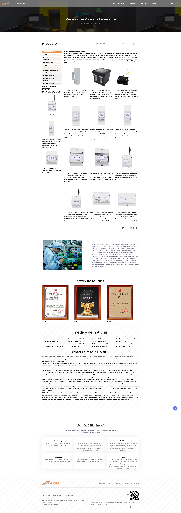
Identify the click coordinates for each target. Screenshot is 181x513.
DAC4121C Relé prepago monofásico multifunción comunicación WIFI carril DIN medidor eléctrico (51, 116)
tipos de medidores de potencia (60, 370)
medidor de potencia (49, 356)
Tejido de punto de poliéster (48, 79)
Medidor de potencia (49, 51)
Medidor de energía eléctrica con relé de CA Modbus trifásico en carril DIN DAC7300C (101, 214)
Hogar (112, 3)
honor (126, 483)
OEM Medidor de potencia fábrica (51, 504)
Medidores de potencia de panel (50, 66)
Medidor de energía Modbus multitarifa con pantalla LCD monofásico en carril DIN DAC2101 (101, 132)
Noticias (144, 3)
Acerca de (122, 3)
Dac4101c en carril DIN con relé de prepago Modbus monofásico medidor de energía (101, 173)
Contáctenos (135, 483)
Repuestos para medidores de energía (51, 58)
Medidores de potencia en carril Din (50, 71)
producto (111, 483)
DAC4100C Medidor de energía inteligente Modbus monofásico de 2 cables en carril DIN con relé (76, 173)
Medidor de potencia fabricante (126, 244)
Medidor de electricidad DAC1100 (76, 90)
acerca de (102, 483)
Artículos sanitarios (48, 75)
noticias (118, 483)
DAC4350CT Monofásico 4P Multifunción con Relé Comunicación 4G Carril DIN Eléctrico (51, 170)
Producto (133, 3)
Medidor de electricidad (50, 54)
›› (137, 227)
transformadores (48, 62)
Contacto (154, 3)
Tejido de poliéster (48, 83)
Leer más (47, 347)
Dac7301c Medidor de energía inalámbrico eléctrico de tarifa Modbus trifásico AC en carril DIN (127, 214)
